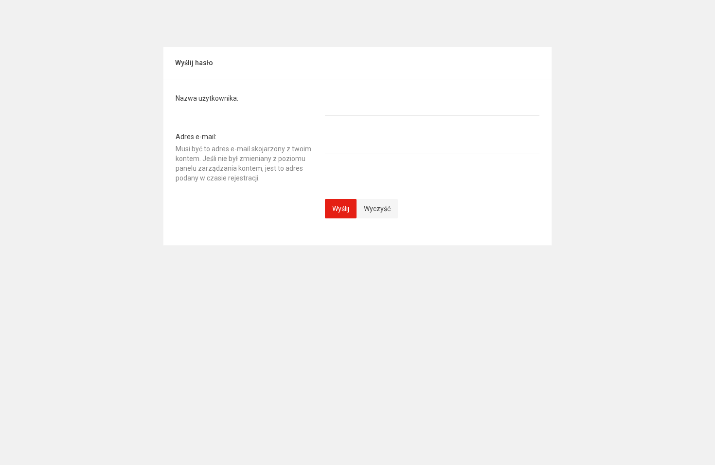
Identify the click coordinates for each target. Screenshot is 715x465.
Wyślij (340, 209)
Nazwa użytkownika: (207, 98)
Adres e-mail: (196, 137)
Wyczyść (377, 209)
